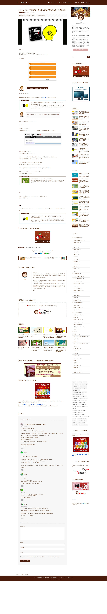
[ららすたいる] (23, 2)
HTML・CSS (77, 295)
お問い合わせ (70, 577)
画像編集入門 (77, 273)
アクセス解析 (75, 398)
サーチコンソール (76, 404)
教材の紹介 (21, 12)
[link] (34, 290)
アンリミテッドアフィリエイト (81, 343)
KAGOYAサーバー (78, 388)
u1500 (39, 247)
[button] (36, 253)
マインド (76, 247)
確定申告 (76, 268)
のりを (25, 504)
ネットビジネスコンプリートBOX (79, 410)
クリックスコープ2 (29, 247)
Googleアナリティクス (83, 384)
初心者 (85, 420)
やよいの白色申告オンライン (78, 394)
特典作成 (76, 264)
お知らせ (76, 329)
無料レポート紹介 (78, 370)
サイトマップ (75, 402)
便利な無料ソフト (78, 305)
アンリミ (85, 398)
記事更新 (76, 245)
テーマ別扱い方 (78, 281)
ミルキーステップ (85, 416)
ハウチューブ (77, 348)
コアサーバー (83, 400)
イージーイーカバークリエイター (81, 336)
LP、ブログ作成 (78, 288)
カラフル (76, 346)
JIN (73, 388)
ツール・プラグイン (79, 283)
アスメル (80, 398)
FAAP (76, 341)
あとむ (25, 452)
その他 (76, 271)
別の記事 (44, 97)
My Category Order (76, 390)
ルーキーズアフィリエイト (78, 420)
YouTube (76, 266)
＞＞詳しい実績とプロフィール (81, 49)
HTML (81, 386)
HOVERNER (77, 350)
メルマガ (76, 254)
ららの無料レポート (78, 322)
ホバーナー (80, 412)
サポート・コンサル (78, 319)
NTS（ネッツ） (78, 358)
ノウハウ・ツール (78, 307)
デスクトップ (84, 406)
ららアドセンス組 (76, 396)
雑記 (75, 331)
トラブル (35, 247)
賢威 (76, 360)
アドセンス (77, 259)
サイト (21, 552)
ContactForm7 (75, 384)
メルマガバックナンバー (82, 418)
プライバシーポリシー (63, 577)
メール (22, 547)
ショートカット (84, 404)
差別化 (74, 422)
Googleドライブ (76, 386)
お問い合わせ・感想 (79, 314)
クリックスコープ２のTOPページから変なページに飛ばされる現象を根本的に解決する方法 (47, 103)
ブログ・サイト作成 (79, 276)
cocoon (84, 382)
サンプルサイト (82, 402)
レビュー (77, 334)
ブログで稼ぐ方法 (78, 237)
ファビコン (75, 412)
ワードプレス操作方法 (79, 278)
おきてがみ (84, 392)
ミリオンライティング (77, 416)
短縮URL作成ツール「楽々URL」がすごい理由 (41, 179)
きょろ (25, 474)
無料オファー (77, 242)
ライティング (77, 249)
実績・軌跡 (77, 317)
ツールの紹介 (77, 365)
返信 (22, 448)
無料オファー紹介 (78, 372)
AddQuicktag (79, 382)
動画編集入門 (77, 300)
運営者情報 (39, 577)
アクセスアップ (84, 396)
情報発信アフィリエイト (79, 240)
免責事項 (55, 577)
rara (25, 279)
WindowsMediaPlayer (77, 392)
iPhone (85, 386)
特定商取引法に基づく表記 (48, 577)
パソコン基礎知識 (78, 302)
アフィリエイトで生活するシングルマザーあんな (35, 424)
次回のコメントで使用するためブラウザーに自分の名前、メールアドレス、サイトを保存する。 (41, 556)
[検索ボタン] (89, 2)
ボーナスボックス (76, 414)
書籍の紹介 (77, 367)
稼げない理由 (75, 424)
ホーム (35, 577)
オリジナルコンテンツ (79, 326)
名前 (21, 542)
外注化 (76, 252)
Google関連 (77, 261)
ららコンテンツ (78, 312)
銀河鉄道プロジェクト (83, 424)
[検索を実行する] (88, 57)
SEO (76, 256)
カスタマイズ (77, 285)
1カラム (74, 382)
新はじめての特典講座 (81, 422)
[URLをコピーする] (49, 253)
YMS (25, 490)
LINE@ (85, 388)
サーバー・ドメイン (79, 290)
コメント (22, 526)
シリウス (76, 355)
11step (76, 353)
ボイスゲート (83, 503)
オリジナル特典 (78, 324)
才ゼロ (76, 339)
